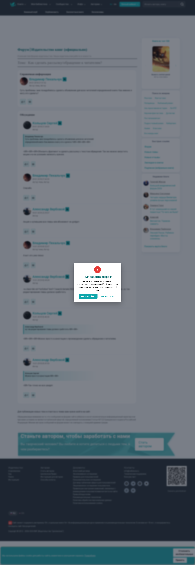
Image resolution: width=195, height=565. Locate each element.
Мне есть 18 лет (88, 296)
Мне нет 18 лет (107, 296)
